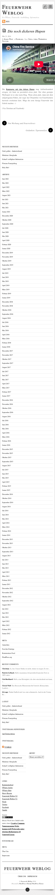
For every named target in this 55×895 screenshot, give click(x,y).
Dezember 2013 (7, 539)
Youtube (5, 41)
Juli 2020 (5, 228)
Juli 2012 (5, 609)
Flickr (4, 802)
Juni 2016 (5, 425)
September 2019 (7, 265)
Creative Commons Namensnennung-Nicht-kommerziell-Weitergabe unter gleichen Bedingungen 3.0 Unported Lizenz (13, 829)
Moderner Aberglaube (9, 155)
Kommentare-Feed (8, 653)
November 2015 (7, 453)
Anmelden (5, 645)
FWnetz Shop (6, 790)
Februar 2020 (6, 244)
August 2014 (6, 506)
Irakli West (8, 39)
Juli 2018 (5, 322)
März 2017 (5, 388)
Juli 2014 (5, 510)
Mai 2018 (5, 330)
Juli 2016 (5, 420)
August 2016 (6, 416)
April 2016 (5, 433)
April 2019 (5, 285)
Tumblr (4, 810)
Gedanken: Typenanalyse (38, 130)
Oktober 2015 (6, 457)
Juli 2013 (5, 560)
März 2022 (5, 191)
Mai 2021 (5, 207)
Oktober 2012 (6, 597)
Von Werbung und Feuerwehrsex (19, 123)
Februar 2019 (6, 293)
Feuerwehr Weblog (17, 9)
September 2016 (7, 412)
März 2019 (5, 289)
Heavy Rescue (7, 793)
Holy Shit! (5, 167)
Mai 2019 (5, 281)
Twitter (4, 804)
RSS (7, 21)
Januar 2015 (6, 490)
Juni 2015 (5, 474)
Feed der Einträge (8, 649)
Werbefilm (42, 39)
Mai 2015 (5, 478)
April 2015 (5, 482)
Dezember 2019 (7, 253)
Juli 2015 (5, 470)
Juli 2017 (5, 371)
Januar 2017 (6, 396)
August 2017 (6, 367)
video (35, 39)
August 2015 (6, 465)
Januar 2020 (6, 248)
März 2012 (5, 625)
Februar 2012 (6, 629)
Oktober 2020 (6, 220)
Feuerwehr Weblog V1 (9, 799)
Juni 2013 (5, 564)
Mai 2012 (5, 617)
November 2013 (7, 543)
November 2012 (7, 592)
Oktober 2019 (6, 261)
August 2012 (6, 605)
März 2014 (5, 527)
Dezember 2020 (7, 216)
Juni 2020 (5, 232)
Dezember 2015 (7, 449)
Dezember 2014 (7, 494)
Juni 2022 (5, 179)
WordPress (22, 884)
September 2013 (7, 551)
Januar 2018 (6, 347)
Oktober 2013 (6, 547)
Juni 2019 (5, 277)
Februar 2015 (6, 486)
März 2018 (5, 338)
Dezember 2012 (7, 588)
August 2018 (6, 318)
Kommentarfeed (7, 785)
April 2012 (5, 621)
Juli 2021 (5, 199)
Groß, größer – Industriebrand (12, 151)
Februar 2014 (6, 531)
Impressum (6, 855)
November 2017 (7, 355)
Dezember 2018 (7, 302)
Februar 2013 (6, 580)
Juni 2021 (5, 203)
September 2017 (7, 363)
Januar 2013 (6, 584)
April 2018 (5, 334)
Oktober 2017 (6, 359)
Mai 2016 (5, 429)
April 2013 (5, 572)
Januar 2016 (6, 445)
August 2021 (6, 195)
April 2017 (5, 383)
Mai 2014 (5, 519)
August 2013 (6, 555)
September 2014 (7, 502)
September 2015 (7, 461)
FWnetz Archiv (7, 787)
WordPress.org (7, 657)
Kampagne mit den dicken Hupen (20, 89)
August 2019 (6, 269)
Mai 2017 (5, 379)
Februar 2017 (6, 392)
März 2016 (5, 437)
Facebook (5, 807)
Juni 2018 (5, 326)
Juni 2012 (5, 613)
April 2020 (5, 240)
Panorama (19, 39)
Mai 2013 (5, 568)
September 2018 (7, 314)
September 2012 (7, 601)
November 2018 (7, 306)
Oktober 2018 (6, 310)
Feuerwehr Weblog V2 (9, 796)
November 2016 (7, 404)
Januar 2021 (6, 212)
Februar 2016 (6, 441)
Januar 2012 (6, 633)
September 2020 (7, 224)
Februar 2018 (6, 343)
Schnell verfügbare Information (12, 159)
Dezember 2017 (7, 351)
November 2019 (7, 257)
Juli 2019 (5, 273)
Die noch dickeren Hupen (26, 31)
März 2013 (5, 576)
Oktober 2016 (6, 408)
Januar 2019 (6, 298)
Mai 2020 (5, 236)
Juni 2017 (5, 375)
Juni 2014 (5, 515)
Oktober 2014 (6, 498)
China (30, 39)
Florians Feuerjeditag (9, 163)
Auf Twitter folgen (8, 734)
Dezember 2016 (7, 400)
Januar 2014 (6, 535)
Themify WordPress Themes (35, 884)
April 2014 (5, 523)
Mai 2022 (5, 183)
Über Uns (5, 851)
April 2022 (5, 187)
